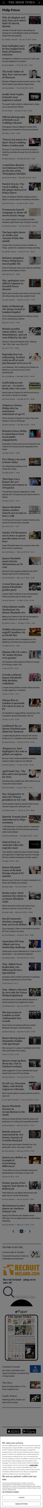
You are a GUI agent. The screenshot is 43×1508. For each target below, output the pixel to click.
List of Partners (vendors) (10, 1492)
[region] (21, 1472)
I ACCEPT (21, 1497)
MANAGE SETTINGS (21, 1504)
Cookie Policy (33, 1465)
